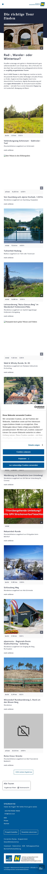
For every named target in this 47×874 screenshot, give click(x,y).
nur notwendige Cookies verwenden (23, 465)
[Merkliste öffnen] (8, 4)
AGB (23, 846)
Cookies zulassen (24, 452)
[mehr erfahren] (23, 125)
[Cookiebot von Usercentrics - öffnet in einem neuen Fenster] (34, 407)
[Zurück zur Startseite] (37, 4)
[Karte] (6, 4)
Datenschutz (16, 846)
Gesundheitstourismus (11, 842)
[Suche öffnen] (9, 4)
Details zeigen (34, 445)
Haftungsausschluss (32, 846)
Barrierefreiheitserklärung (12, 849)
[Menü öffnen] (2, 4)
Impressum (7, 846)
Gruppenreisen (23, 839)
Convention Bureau (10, 839)
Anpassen (22, 459)
